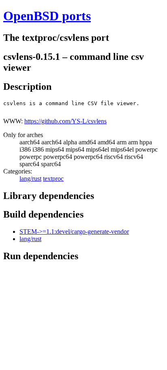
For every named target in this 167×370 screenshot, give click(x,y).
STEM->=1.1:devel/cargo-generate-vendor (74, 231)
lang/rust (30, 178)
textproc (53, 178)
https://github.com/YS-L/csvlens (65, 121)
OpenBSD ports (47, 15)
